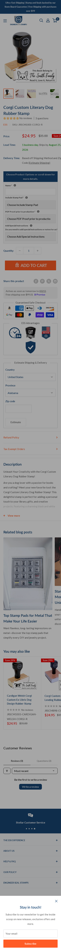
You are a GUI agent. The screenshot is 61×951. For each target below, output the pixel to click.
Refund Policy (11, 437)
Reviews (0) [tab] (17, 760)
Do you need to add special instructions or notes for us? (31, 229)
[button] (11, 118)
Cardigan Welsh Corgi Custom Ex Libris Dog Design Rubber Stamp (19, 699)
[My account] (48, 20)
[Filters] (7, 771)
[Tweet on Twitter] (48, 281)
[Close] (56, 900)
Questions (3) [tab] (44, 760)
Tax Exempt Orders (14, 449)
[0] (55, 20)
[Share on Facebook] (36, 281)
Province (10, 385)
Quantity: (8, 250)
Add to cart (34, 265)
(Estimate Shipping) (39, 162)
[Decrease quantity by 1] (19, 250)
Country (10, 369)
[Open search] (41, 20)
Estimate (16, 422)
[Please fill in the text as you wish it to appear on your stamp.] (15, 185)
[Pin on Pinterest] (42, 281)
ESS (5, 124)
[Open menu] (5, 20)
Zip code (10, 401)
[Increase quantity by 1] (37, 250)
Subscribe (30, 943)
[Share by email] (55, 281)
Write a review (30, 786)
